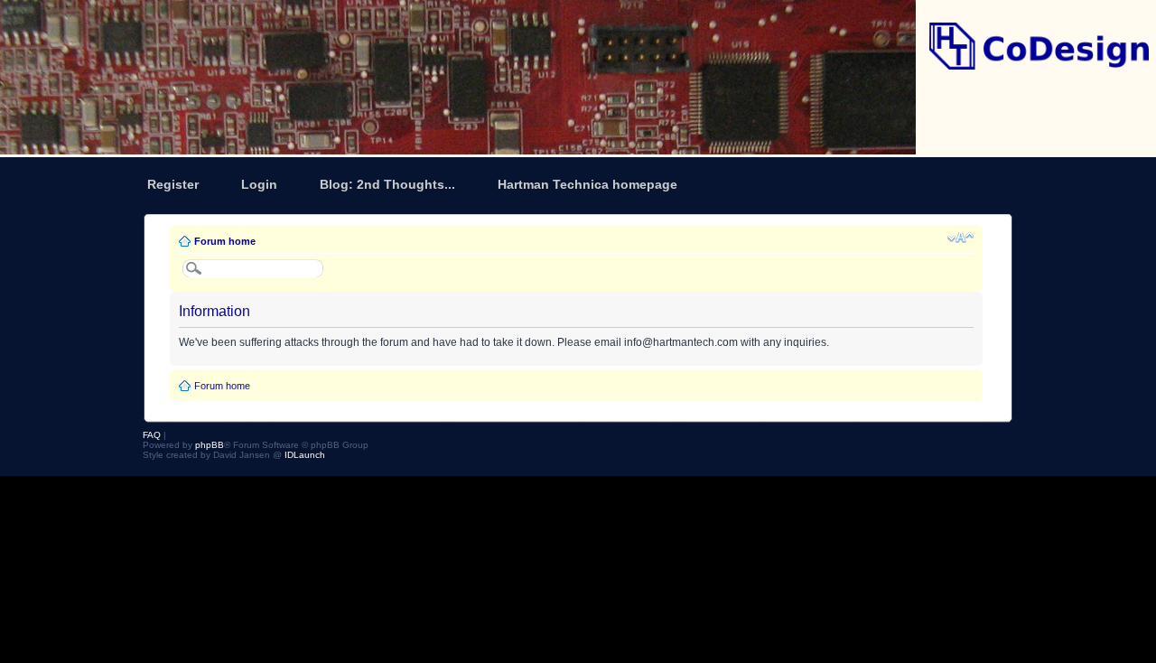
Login (259, 184)
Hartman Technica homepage (587, 184)
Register (173, 184)
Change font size (960, 237)
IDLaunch (304, 455)
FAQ (152, 435)
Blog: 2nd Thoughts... (387, 184)
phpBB (209, 445)
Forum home (225, 241)
